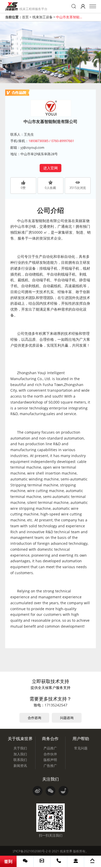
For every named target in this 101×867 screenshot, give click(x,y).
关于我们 (20, 748)
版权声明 (50, 759)
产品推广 (50, 748)
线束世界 (66, 851)
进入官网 (50, 167)
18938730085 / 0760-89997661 (51, 140)
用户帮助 (81, 738)
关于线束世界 (20, 738)
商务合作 (50, 738)
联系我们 (20, 759)
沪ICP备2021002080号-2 (30, 851)
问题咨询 (67, 717)
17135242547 (56, 705)
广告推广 (50, 765)
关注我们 (50, 779)
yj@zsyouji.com (32, 147)
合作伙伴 (50, 754)
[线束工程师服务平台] (11, 6)
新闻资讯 (20, 765)
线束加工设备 (42, 17)
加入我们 (20, 754)
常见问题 (81, 748)
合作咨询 (34, 717)
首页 (25, 17)
